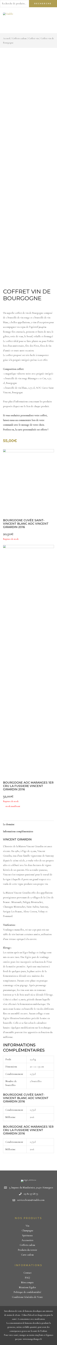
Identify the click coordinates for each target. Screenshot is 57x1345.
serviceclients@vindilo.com (30, 1200)
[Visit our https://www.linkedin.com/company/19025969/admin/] (29, 1209)
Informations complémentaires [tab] (18, 831)
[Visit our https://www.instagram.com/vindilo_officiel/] (34, 1209)
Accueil (6, 38)
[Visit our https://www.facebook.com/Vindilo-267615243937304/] (24, 1209)
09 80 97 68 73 (31, 1193)
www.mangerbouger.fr (32, 1339)
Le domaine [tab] (8, 824)
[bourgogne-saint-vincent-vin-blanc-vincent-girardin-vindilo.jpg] (28, 481)
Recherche (43, 3)
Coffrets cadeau (19, 38)
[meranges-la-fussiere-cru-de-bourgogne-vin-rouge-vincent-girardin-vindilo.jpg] (28, 659)
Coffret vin (33, 38)
